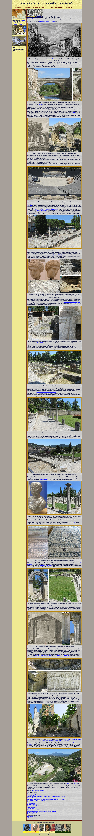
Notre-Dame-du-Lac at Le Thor (61, 655)
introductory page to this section (47, 21)
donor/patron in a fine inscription (72, 302)
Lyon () (31, 803)
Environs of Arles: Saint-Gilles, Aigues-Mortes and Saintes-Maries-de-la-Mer (46, 796)
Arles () (30, 795)
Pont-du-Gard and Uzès (33, 809)
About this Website (17, 7)
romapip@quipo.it (17, 24)
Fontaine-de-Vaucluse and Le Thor (36, 800)
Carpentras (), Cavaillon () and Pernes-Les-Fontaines (45, 799)
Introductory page (31, 794)
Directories (50, 7)
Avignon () (31, 798)
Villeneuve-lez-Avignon (33, 817)
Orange (40, 104)
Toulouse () (31, 813)
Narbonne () (33, 805)
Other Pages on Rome (40, 7)
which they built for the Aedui (54, 255)
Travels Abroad (68, 7)
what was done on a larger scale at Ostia (46, 392)
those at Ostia (40, 342)
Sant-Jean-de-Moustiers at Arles (43, 655)
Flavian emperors (43, 479)
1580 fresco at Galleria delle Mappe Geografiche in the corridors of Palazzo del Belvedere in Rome (60, 740)
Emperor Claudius (41, 210)
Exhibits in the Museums (38, 790)
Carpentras (75, 783)
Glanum (33, 19)
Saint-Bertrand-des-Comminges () (41, 811)
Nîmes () (31, 807)
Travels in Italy (59, 7)
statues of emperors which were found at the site (47, 209)
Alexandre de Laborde (52, 59)
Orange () (31, 808)
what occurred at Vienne (46, 565)
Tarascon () (32, 812)
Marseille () (32, 804)
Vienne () (31, 816)
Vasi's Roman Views (29, 7)
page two (29, 205)
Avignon (73, 112)
